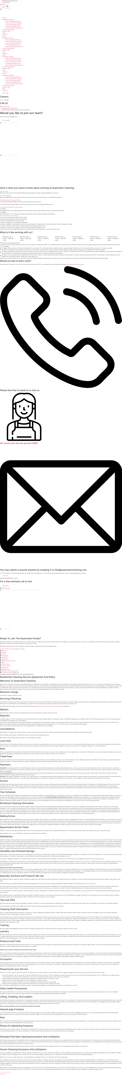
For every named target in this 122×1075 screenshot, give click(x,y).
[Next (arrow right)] (4, 1074)
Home (4, 17)
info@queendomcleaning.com (76, 264)
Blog (4, 33)
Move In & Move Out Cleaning (14, 23)
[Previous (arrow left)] (1, 1074)
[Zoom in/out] (1, 1072)
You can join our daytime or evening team (11, 207)
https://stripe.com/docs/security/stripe (47, 706)
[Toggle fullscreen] (4, 1072)
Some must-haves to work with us (9, 215)
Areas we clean (4, 191)
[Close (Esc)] (9, 1072)
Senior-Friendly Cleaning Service (14, 28)
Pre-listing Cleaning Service (13, 26)
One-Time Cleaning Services (13, 24)
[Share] (7, 1072)
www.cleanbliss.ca (90, 883)
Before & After (6, 31)
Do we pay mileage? (5, 195)
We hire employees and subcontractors (10, 200)
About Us (5, 34)
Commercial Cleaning (8, 29)
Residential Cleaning (8, 19)
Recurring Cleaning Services (13, 21)
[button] (61, 191)
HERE (38, 264)
